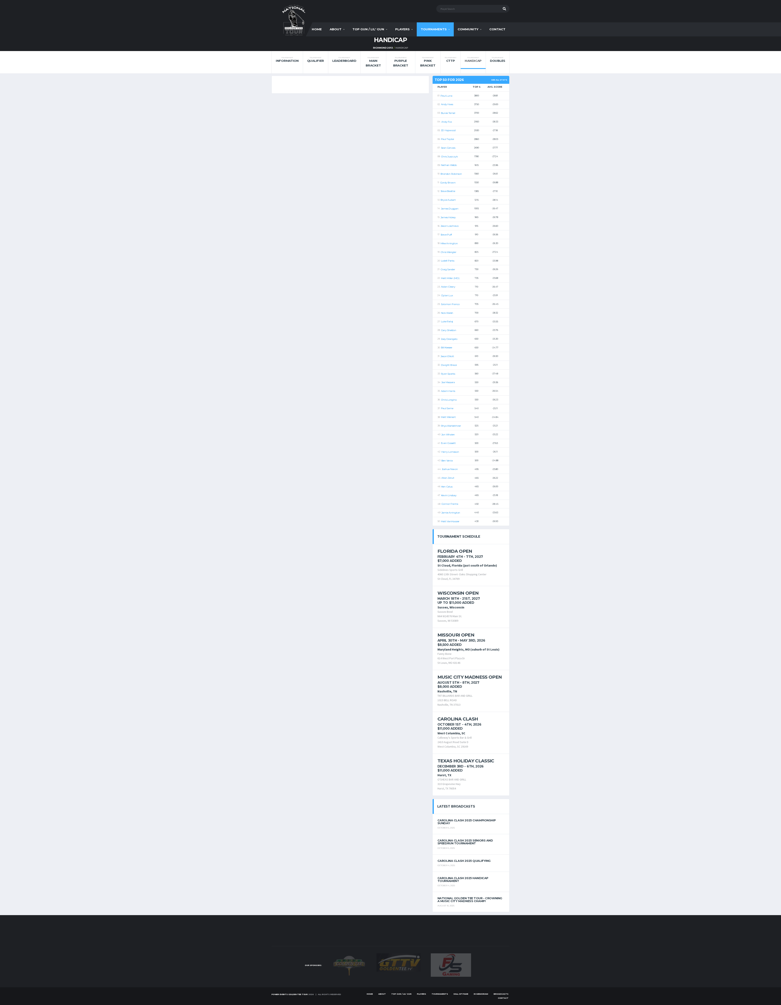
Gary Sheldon (448, 330)
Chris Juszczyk (449, 156)
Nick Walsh (447, 312)
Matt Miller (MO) (450, 278)
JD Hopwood (448, 130)
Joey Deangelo (449, 338)
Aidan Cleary (448, 286)
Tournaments (434, 29)
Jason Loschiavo (450, 225)
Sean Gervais (448, 147)
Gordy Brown (448, 182)
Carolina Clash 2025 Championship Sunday (466, 822)
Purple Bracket (400, 62)
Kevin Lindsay (449, 495)
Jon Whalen (448, 434)
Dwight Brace (449, 364)
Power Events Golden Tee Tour (290, 994)
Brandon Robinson (451, 173)
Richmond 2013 (383, 47)
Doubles (497, 60)
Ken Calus (447, 486)
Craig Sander (448, 269)
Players (402, 29)
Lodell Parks (447, 260)
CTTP (450, 60)
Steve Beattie (448, 191)
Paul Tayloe (447, 139)
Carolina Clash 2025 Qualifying (464, 861)
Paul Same (447, 408)
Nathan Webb (449, 165)
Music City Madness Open (469, 677)
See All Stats (499, 80)
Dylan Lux (447, 295)
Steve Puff (446, 234)
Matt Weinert (448, 417)
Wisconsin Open (458, 593)
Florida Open (454, 551)
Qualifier (315, 60)
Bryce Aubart (448, 199)
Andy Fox (446, 121)
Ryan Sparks (448, 373)
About (335, 29)
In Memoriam (481, 994)
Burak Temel (448, 112)
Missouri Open (455, 635)
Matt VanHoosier (450, 521)
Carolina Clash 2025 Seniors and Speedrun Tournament (465, 842)
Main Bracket (373, 62)
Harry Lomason (450, 451)
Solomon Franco (450, 304)
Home (317, 29)
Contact (497, 29)
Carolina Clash (457, 719)
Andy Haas (447, 104)
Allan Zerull (447, 477)
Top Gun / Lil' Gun (368, 29)
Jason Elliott (447, 356)
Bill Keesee (446, 347)
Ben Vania (447, 460)
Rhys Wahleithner (451, 425)
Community (468, 29)
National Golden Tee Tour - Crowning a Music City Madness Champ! (469, 899)
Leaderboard (344, 60)
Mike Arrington (449, 243)
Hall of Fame (461, 994)
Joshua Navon (450, 469)
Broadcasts (501, 994)
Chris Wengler (448, 252)
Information (287, 60)
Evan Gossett (448, 443)
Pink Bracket (427, 62)
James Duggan (449, 208)
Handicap (473, 60)
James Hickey (448, 217)
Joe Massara (448, 382)
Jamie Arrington (450, 512)
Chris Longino (449, 399)
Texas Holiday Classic (465, 761)
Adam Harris (448, 390)
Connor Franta (449, 503)
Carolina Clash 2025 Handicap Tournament (462, 879)
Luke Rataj (447, 321)
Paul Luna (446, 95)
